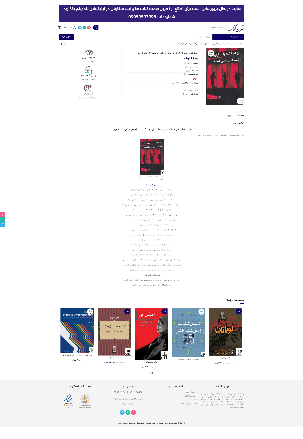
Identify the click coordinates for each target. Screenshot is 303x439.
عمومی (236, 44)
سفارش (163, 285)
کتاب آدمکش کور (151, 362)
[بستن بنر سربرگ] (3, 2)
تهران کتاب (153, 185)
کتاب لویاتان (225, 358)
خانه (242, 44)
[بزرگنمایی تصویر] (240, 101)
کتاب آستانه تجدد (114, 357)
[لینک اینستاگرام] (89, 27)
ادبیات (230, 44)
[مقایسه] (211, 311)
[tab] (240, 114)
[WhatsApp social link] (84, 27)
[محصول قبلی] (64, 44)
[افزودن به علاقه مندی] (211, 322)
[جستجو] (95, 27)
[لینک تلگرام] (80, 27)
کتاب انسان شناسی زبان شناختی (188, 359)
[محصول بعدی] (60, 44)
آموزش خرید (66, 36)
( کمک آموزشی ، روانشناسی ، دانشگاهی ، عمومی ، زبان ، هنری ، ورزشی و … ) (151, 215)
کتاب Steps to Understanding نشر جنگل (77, 355)
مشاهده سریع (211, 316)
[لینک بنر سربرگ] (155, 2)
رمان (224, 44)
